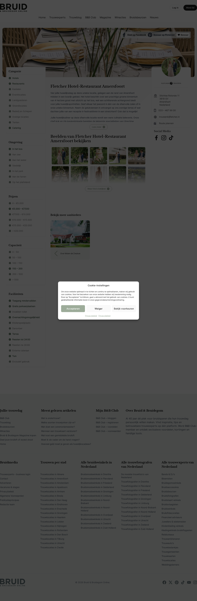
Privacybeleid (91, 315)
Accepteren (73, 308)
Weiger (99, 308)
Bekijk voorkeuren (124, 308)
